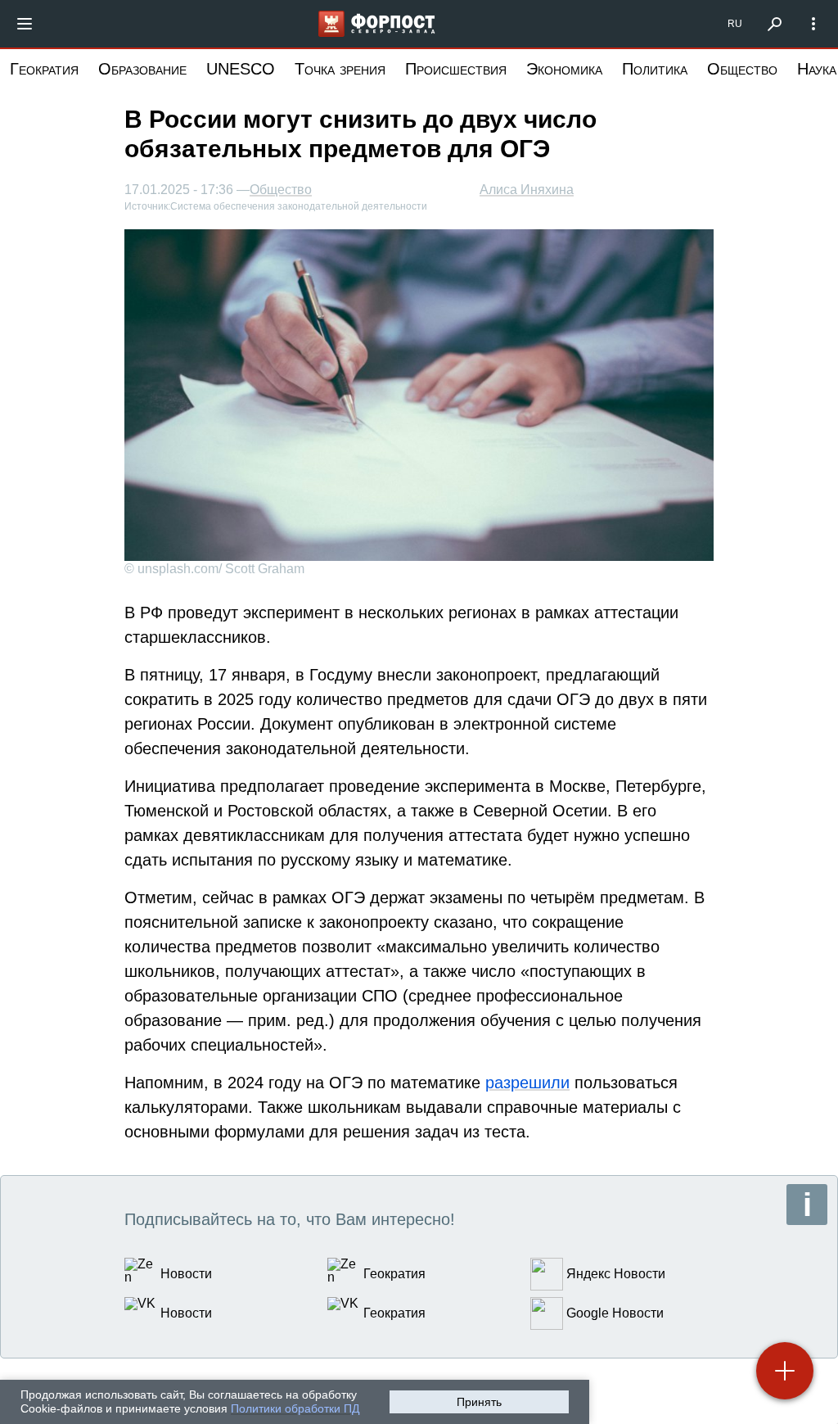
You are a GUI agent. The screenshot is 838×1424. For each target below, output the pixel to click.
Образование (142, 69)
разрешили (527, 1083)
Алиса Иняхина (527, 190)
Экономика (564, 69)
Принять (479, 1401)
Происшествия (456, 69)
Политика (654, 69)
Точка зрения (340, 69)
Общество (742, 69)
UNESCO (240, 69)
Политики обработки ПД (295, 1408)
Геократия (44, 69)
